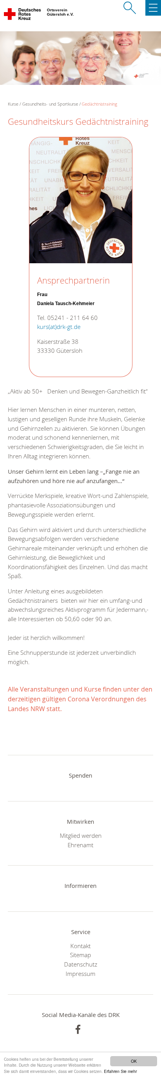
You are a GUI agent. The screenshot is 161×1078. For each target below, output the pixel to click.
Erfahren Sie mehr (120, 1071)
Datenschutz (80, 964)
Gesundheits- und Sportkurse (50, 104)
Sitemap (80, 955)
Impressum (80, 973)
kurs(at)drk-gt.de (58, 327)
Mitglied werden (81, 835)
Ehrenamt (80, 845)
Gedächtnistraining (99, 104)
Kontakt (80, 946)
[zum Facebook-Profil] (78, 1029)
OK (134, 1061)
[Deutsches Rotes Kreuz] (23, 15)
